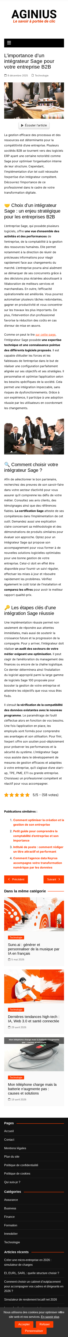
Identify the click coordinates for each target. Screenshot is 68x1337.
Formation (10, 1225)
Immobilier (11, 1233)
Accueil (9, 1131)
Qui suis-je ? (12, 1182)
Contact (9, 1139)
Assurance (11, 1199)
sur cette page (45, 334)
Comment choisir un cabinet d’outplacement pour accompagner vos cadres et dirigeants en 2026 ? (33, 1286)
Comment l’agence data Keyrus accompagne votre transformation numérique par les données (37, 862)
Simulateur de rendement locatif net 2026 (30, 1299)
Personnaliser (34, 1330)
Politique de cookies (17, 1173)
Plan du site (11, 1156)
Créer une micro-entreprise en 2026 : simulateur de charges (27, 1262)
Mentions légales (15, 1148)
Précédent (18, 879)
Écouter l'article (36, 125)
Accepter (24, 1324)
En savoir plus (50, 1316)
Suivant (51, 879)
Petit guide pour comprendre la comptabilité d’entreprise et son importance (36, 835)
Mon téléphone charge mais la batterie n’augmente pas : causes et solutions (32, 1089)
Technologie (42, 75)
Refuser (45, 1324)
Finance (9, 1216)
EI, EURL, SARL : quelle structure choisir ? (31, 1273)
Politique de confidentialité (21, 1165)
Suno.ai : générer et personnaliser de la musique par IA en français (33, 949)
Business (10, 1208)
